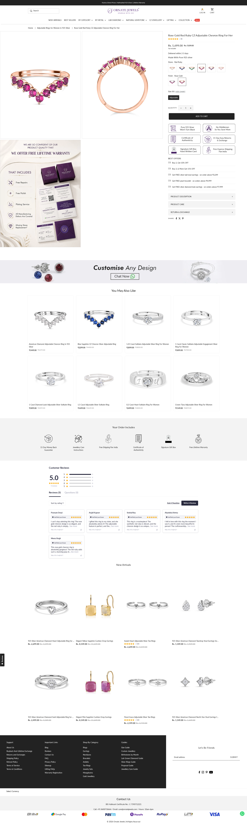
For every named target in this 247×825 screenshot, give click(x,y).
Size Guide (125, 747)
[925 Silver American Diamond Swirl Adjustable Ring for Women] (51, 681)
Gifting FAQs (50, 769)
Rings (85, 747)
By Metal (99, 20)
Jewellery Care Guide (129, 769)
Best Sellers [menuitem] (70, 20)
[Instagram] (203, 772)
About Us (10, 747)
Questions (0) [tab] (71, 492)
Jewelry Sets (88, 769)
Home (30, 28)
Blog (46, 747)
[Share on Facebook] (176, 218)
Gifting (170, 20)
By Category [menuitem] (84, 20)
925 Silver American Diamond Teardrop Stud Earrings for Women (195, 641)
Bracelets (86, 758)
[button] (175, 39)
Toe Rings (86, 765)
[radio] (172, 68)
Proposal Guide (127, 765)
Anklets (86, 762)
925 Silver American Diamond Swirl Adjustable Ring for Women (51, 717)
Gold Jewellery (88, 776)
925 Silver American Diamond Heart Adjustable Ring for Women (51, 641)
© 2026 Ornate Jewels (116, 822)
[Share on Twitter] (180, 218)
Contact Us (49, 755)
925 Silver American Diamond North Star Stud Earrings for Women (195, 717)
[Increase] (190, 108)
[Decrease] (181, 108)
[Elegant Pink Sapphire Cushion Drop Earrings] (99, 681)
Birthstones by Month (130, 755)
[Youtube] (211, 772)
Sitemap (48, 765)
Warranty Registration (53, 773)
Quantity (172, 108)
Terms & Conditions (14, 769)
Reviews (48, 751)
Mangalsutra (88, 773)
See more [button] (73, 526)
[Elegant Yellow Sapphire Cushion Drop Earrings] (99, 605)
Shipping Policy (13, 758)
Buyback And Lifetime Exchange (19, 751)
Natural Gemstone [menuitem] (135, 20)
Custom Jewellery (128, 751)
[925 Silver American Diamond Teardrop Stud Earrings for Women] (195, 605)
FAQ (46, 758)
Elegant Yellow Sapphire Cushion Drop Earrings (94, 641)
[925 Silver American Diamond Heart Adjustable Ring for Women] (51, 605)
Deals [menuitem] (196, 20)
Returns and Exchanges (16, 755)
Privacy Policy (50, 762)
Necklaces (87, 755)
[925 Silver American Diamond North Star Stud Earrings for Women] (195, 681)
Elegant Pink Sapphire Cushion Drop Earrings (94, 717)
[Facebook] (199, 772)
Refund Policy (12, 762)
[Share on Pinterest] (183, 218)
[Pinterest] (207, 772)
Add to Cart (202, 116)
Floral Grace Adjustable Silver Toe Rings (139, 717)
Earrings (86, 751)
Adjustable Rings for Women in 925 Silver (53, 28)
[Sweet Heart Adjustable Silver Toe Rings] (147, 605)
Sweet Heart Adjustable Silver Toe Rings (140, 641)
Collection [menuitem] (184, 20)
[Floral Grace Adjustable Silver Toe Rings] (147, 681)
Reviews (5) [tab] (55, 492)
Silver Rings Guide (128, 762)
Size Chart (180, 91)
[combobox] (57, 503)
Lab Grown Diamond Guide (132, 758)
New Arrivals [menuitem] (54, 20)
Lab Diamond (115, 20)
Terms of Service (13, 765)
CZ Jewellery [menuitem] (155, 20)
